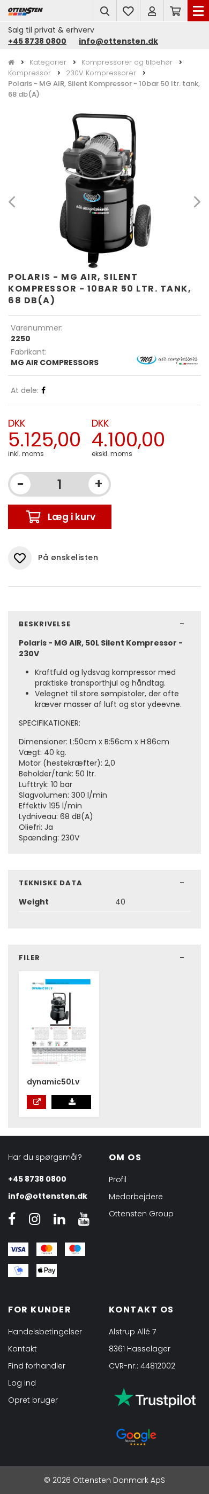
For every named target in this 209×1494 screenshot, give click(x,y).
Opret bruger (33, 1400)
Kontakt (22, 1348)
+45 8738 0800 (37, 41)
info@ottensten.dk (118, 41)
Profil (117, 1179)
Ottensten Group (141, 1213)
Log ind (22, 1383)
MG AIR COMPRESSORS (55, 362)
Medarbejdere (136, 1196)
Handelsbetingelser (45, 1331)
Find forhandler (36, 1366)
